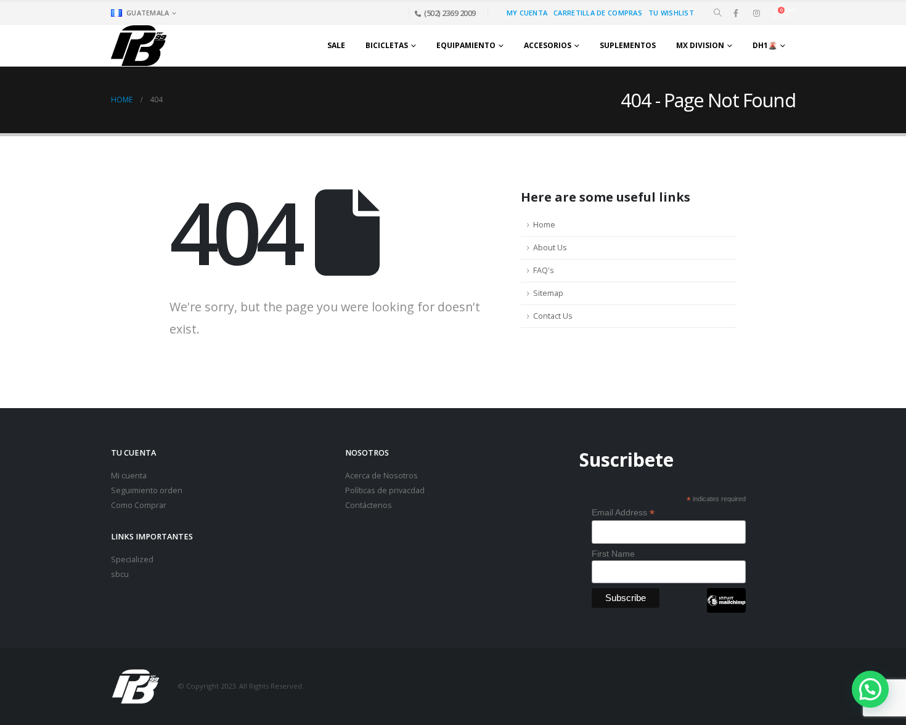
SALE (336, 45)
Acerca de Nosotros (381, 475)
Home (544, 224)
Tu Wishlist (671, 12)
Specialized (132, 559)
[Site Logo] (138, 45)
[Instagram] (756, 13)
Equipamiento (466, 45)
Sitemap (548, 293)
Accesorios (547, 45)
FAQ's (543, 270)
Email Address (623, 512)
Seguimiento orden (146, 490)
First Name (613, 554)
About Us (550, 247)
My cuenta (527, 12)
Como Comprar (138, 505)
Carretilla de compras (597, 12)
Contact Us (553, 316)
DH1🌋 (765, 45)
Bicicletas (386, 45)
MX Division (700, 45)
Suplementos (628, 45)
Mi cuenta (129, 475)
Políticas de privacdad (385, 490)
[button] (717, 13)
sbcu (120, 574)
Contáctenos (368, 505)
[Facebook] (736, 13)
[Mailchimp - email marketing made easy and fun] (726, 610)
